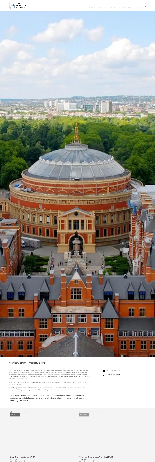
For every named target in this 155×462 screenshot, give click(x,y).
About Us (122, 7)
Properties (102, 7)
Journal (112, 7)
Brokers (92, 7)
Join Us (130, 7)
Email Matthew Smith (113, 371)
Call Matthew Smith (113, 374)
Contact (139, 7)
